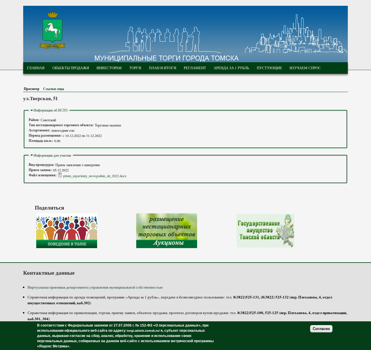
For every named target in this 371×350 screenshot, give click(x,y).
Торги (135, 67)
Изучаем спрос (305, 67)
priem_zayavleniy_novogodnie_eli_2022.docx (94, 175)
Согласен (321, 329)
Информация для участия (52, 155)
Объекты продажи (70, 67)
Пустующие (269, 67)
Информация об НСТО (51, 110)
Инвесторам (109, 67)
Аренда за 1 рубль (231, 67)
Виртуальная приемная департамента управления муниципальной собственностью (95, 287)
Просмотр (33, 88)
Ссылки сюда (53, 88)
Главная (36, 67)
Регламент (195, 67)
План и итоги (162, 67)
